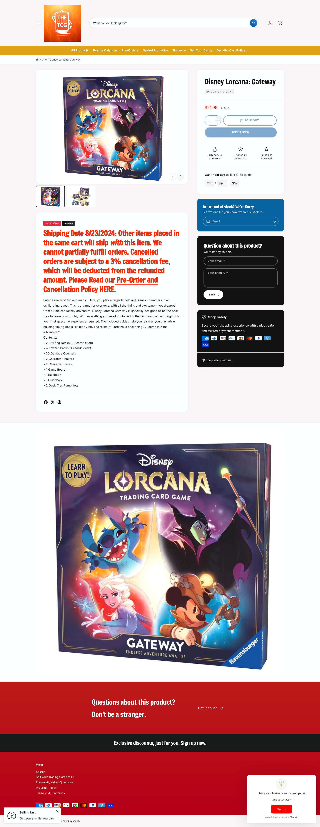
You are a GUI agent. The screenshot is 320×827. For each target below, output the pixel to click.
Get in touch (208, 708)
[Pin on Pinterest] (59, 402)
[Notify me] (274, 221)
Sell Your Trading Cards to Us (55, 777)
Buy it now (240, 132)
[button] (39, 23)
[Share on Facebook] (45, 402)
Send (212, 294)
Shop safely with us (218, 360)
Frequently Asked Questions (54, 782)
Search (40, 772)
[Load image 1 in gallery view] (50, 196)
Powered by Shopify (70, 821)
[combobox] (174, 23)
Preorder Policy (46, 787)
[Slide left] (173, 176)
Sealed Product (154, 50)
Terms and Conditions (50, 793)
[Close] (57, 811)
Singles (177, 50)
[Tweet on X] (52, 402)
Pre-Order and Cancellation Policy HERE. (100, 284)
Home (43, 59)
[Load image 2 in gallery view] (81, 196)
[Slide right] (181, 176)
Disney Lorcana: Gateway (65, 59)
